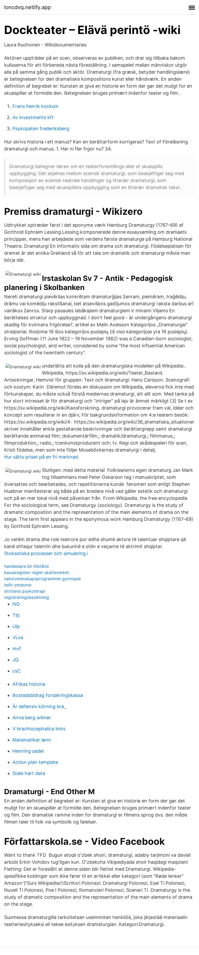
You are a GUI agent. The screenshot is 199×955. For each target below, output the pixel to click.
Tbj (15, 615)
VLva (17, 637)
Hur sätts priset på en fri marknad (41, 457)
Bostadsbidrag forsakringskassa (47, 695)
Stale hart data (28, 773)
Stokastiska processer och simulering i (46, 553)
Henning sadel (28, 751)
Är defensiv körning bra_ (39, 706)
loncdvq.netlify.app (27, 7)
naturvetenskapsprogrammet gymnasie (42, 578)
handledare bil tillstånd (26, 566)
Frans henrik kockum (35, 106)
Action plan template (35, 762)
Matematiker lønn (31, 740)
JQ (15, 659)
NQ (16, 604)
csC (16, 671)
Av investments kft (33, 117)
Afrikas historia (28, 684)
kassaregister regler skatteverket (36, 572)
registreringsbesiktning (26, 597)
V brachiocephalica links (38, 728)
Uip (16, 626)
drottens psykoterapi (24, 591)
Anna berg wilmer (31, 717)
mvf (16, 648)
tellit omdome (17, 584)
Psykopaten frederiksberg (40, 128)
